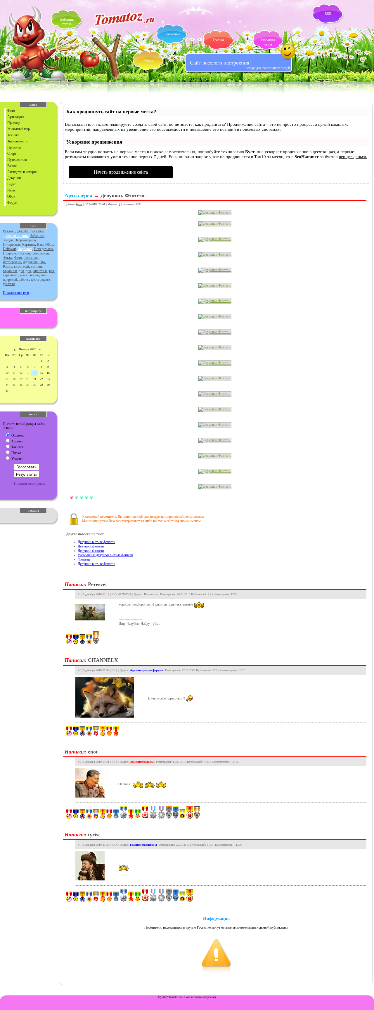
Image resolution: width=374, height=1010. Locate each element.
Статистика (172, 34)
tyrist (79, 204)
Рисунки (24, 253)
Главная (218, 40)
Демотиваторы (16, 235)
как (51, 271)
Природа (13, 123)
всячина (36, 266)
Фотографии (12, 262)
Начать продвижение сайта (121, 172)
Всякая (8, 231)
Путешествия (17, 160)
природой (10, 280)
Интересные (11, 245)
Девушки (14, 178)
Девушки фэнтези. (91, 546)
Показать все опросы (29, 484)
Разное (12, 166)
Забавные (37, 236)
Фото (11, 111)
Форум (148, 60)
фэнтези (9, 284)
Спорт (11, 153)
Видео (11, 184)
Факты (8, 258)
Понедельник (43, 249)
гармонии (10, 271)
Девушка (21, 231)
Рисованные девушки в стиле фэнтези (105, 555)
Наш (40, 245)
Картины (28, 245)
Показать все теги (16, 293)
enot (93, 752)
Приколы (14, 147)
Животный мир (18, 129)
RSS (328, 14)
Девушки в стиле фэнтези (96, 542)
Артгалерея (15, 117)
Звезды (8, 240)
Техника (13, 135)
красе (23, 275)
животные (40, 271)
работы (24, 280)
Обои (11, 196)
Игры (11, 190)
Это (42, 262)
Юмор (7, 266)
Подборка (25, 249)
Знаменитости (17, 141)
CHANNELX (103, 660)
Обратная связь (268, 42)
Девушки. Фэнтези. (123, 195)
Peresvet (97, 584)
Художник (30, 262)
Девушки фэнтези (91, 551)
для (21, 271)
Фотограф (31, 258)
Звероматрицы (26, 240)
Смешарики (40, 253)
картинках (10, 275)
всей (25, 266)
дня (28, 271)
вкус (17, 266)
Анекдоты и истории (22, 172)
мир (43, 275)
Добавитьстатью (67, 22)
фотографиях (41, 280)
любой (34, 275)
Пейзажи (9, 249)
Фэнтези (84, 559)
